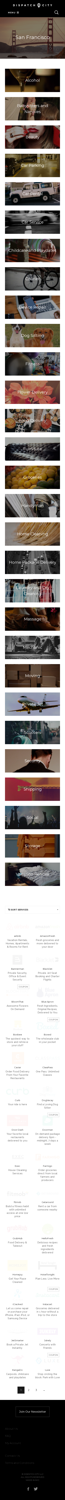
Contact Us (12, 1455)
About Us (11, 1428)
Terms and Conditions (19, 1462)
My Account (13, 1443)
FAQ (8, 1435)
